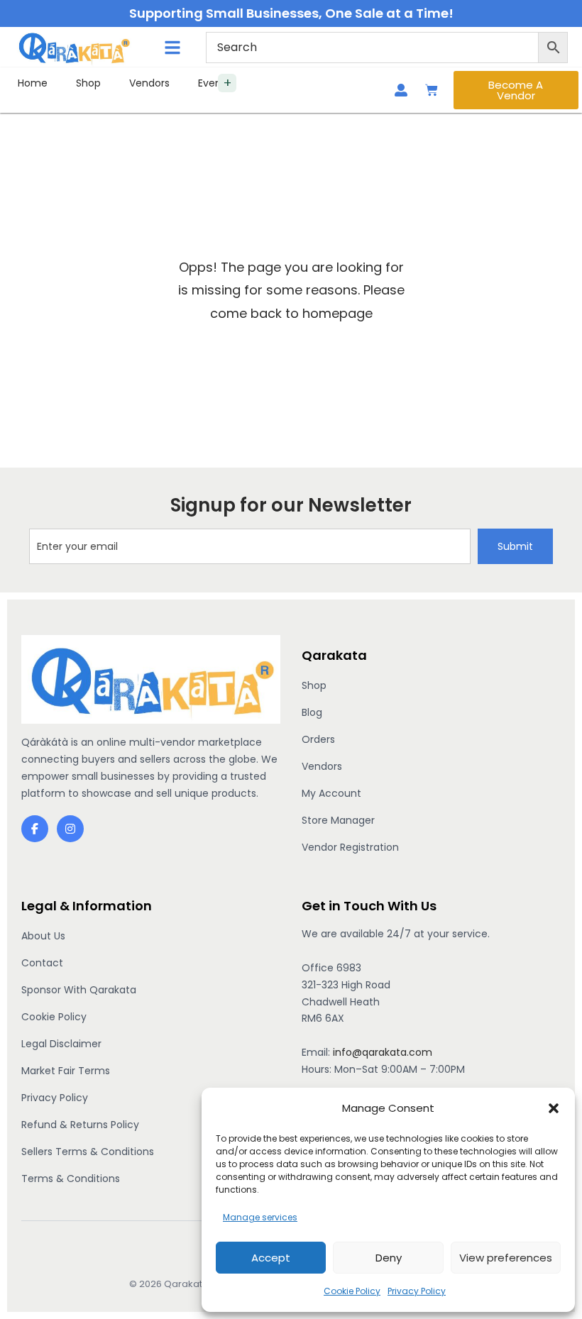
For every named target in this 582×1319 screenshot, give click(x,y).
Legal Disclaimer (61, 1044)
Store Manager (338, 820)
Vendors (149, 83)
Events (214, 83)
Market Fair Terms (65, 1071)
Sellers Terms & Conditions (87, 1151)
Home (33, 83)
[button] (554, 1108)
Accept (270, 1257)
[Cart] (431, 90)
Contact (42, 963)
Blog (312, 712)
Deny (388, 1257)
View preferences (505, 1257)
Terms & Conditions (70, 1178)
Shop (88, 83)
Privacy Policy (417, 1291)
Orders (318, 739)
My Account (331, 793)
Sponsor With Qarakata (78, 990)
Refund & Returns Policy (80, 1124)
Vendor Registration (350, 847)
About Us (43, 936)
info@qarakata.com (382, 1052)
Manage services (260, 1217)
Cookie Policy (352, 1291)
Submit (515, 546)
